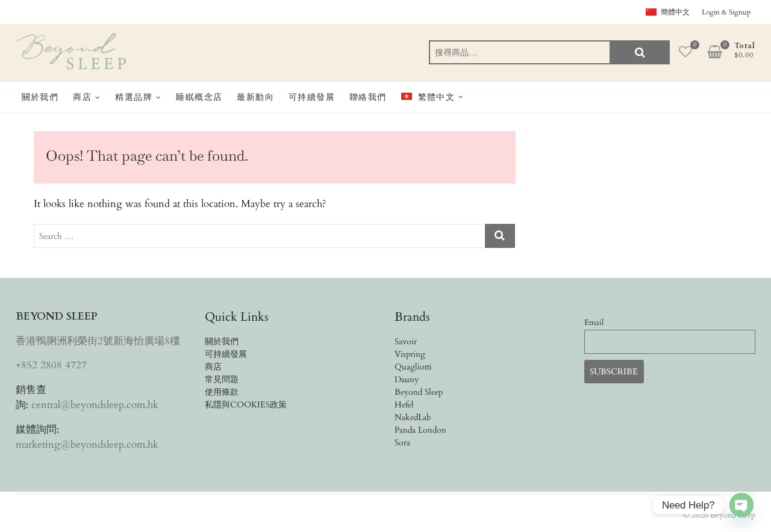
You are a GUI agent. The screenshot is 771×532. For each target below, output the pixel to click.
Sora (402, 442)
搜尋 (640, 52)
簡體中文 (675, 12)
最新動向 (255, 97)
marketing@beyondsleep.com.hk (87, 444)
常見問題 (222, 379)
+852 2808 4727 (51, 365)
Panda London (420, 430)
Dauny (407, 379)
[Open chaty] (741, 505)
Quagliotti (413, 367)
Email (594, 323)
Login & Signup (726, 12)
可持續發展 (312, 97)
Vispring (410, 354)
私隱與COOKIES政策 (246, 404)
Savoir (406, 341)
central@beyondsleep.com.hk (94, 405)
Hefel (404, 404)
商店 (82, 97)
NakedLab (413, 417)
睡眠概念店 (199, 97)
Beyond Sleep (419, 392)
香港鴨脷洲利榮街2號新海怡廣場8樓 (98, 341)
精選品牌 (133, 97)
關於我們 (40, 97)
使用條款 (222, 392)
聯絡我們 (368, 97)
